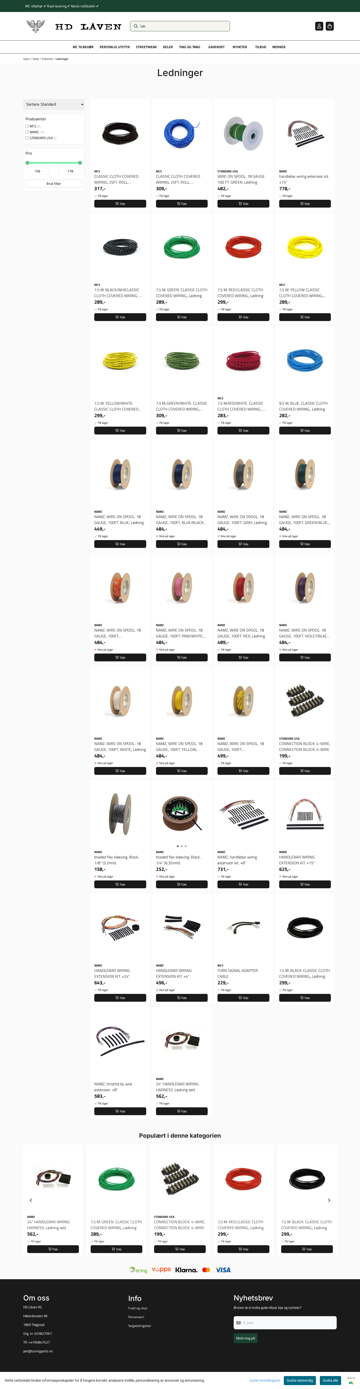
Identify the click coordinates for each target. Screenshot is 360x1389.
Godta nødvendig (300, 1380)
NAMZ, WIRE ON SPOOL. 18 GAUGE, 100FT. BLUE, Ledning (119, 519)
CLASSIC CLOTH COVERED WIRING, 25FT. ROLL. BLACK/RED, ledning (116, 179)
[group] (53, 1200)
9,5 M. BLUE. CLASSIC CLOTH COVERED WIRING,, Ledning (303, 406)
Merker (279, 47)
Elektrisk (48, 58)
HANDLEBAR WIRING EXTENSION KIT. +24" (112, 973)
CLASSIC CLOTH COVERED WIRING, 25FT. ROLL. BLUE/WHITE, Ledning (178, 179)
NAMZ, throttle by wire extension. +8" (113, 1087)
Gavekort (216, 47)
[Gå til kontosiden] (319, 26)
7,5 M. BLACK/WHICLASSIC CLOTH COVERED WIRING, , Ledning (117, 293)
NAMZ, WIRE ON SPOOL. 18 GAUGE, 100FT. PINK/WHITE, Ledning (179, 633)
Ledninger (62, 58)
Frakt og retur (138, 1308)
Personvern (136, 1316)
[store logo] (74, 26)
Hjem (27, 58)
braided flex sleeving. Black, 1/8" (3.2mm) (116, 860)
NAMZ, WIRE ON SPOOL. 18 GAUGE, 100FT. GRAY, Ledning (242, 519)
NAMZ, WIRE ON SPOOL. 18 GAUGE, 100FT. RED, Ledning (241, 633)
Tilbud (260, 47)
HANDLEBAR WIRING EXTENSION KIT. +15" (297, 860)
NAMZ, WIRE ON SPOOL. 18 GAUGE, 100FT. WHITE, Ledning (120, 746)
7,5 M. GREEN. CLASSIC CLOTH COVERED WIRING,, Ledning (181, 293)
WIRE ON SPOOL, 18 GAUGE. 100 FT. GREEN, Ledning (241, 179)
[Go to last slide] (31, 1200)
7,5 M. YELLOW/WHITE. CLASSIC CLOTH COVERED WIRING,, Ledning (116, 406)
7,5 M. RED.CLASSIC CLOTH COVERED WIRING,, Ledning (240, 293)
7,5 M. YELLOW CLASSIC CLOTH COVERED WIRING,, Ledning (301, 293)
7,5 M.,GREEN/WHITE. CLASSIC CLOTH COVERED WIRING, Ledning (181, 406)
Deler (36, 58)
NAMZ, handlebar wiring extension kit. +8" (237, 860)
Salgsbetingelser (139, 1325)
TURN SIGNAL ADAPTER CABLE (237, 973)
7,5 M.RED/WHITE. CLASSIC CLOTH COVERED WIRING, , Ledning (240, 406)
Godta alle (330, 1380)
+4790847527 (39, 1342)
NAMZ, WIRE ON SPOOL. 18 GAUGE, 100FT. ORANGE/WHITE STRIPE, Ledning (117, 633)
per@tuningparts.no (38, 1351)
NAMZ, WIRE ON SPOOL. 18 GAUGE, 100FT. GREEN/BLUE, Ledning (303, 519)
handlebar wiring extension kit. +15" (304, 179)
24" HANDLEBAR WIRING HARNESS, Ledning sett (177, 1087)
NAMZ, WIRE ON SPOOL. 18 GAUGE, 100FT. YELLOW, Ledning (179, 746)
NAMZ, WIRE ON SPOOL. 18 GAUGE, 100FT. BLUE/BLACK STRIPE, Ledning (180, 519)
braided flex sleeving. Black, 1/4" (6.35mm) (178, 860)
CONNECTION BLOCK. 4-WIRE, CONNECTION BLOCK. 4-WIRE (304, 746)
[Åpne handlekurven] (330, 26)
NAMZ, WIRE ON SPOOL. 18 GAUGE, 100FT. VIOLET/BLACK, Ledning (304, 633)
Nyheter (240, 47)
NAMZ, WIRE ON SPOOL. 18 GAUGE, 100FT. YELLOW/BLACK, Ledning (240, 746)
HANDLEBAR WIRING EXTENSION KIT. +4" (174, 973)
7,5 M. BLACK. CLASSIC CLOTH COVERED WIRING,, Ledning (304, 973)
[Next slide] (329, 1200)
